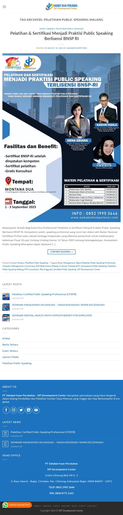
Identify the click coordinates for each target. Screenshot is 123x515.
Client (56, 506)
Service (47, 506)
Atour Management (66, 263)
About (37, 506)
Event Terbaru (47, 29)
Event (82, 506)
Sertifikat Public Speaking (64, 270)
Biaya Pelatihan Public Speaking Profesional (95, 263)
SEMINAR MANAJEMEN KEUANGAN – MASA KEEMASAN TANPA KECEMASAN (58, 305)
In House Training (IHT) (69, 266)
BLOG (74, 506)
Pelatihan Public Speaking (69, 29)
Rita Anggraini (46, 270)
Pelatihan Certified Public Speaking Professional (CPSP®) (44, 294)
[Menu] (4, 7)
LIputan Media (10, 357)
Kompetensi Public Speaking (94, 266)
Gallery (65, 506)
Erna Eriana (30, 266)
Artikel (6, 338)
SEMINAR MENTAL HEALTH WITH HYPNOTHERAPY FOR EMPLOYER (52, 315)
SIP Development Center (88, 270)
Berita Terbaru (10, 344)
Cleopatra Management (13, 266)
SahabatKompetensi (77, 48)
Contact (92, 506)
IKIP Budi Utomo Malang (47, 266)
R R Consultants (32, 270)
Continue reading (61, 252)
